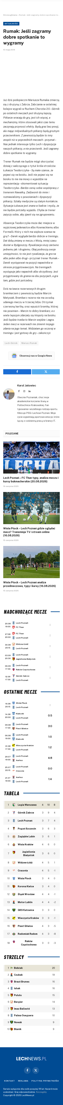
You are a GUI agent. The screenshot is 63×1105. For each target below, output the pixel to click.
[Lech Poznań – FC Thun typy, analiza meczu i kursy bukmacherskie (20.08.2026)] (31, 458)
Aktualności (11, 24)
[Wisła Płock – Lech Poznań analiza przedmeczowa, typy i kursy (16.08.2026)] (31, 562)
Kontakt (9, 1081)
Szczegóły (41, 1092)
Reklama (23, 1081)
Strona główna (10, 15)
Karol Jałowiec (26, 385)
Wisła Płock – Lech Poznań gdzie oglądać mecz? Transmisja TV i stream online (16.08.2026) (29, 532)
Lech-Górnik (11, 343)
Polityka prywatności (45, 1081)
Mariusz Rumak (29, 343)
